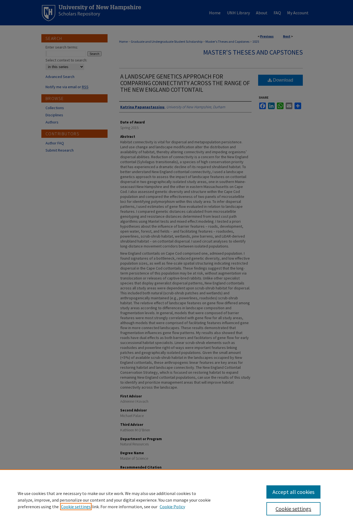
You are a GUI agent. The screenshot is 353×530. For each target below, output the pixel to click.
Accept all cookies (293, 491)
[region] (176, 499)
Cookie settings (76, 506)
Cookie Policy (172, 506)
